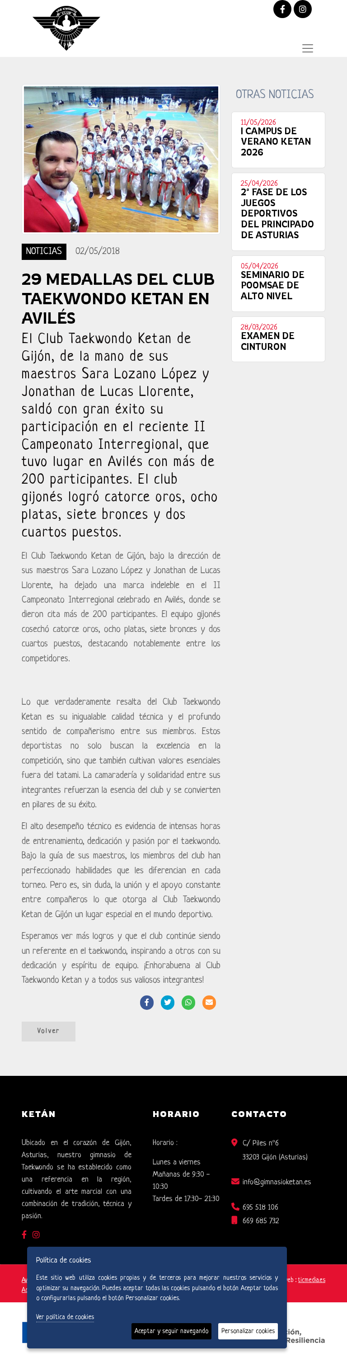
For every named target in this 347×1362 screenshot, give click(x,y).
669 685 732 (261, 1221)
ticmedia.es (311, 1280)
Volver (49, 1031)
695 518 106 (260, 1207)
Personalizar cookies (248, 1331)
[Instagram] (303, 10)
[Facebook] (282, 10)
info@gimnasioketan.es (277, 1182)
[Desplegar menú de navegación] (307, 48)
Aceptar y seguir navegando (171, 1331)
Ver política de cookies (65, 1317)
